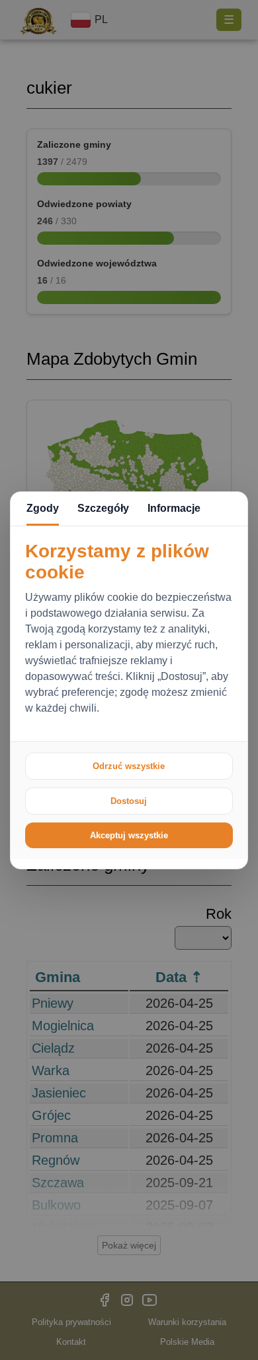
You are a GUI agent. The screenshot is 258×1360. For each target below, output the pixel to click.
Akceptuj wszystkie (129, 835)
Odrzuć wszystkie (129, 766)
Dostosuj (128, 801)
